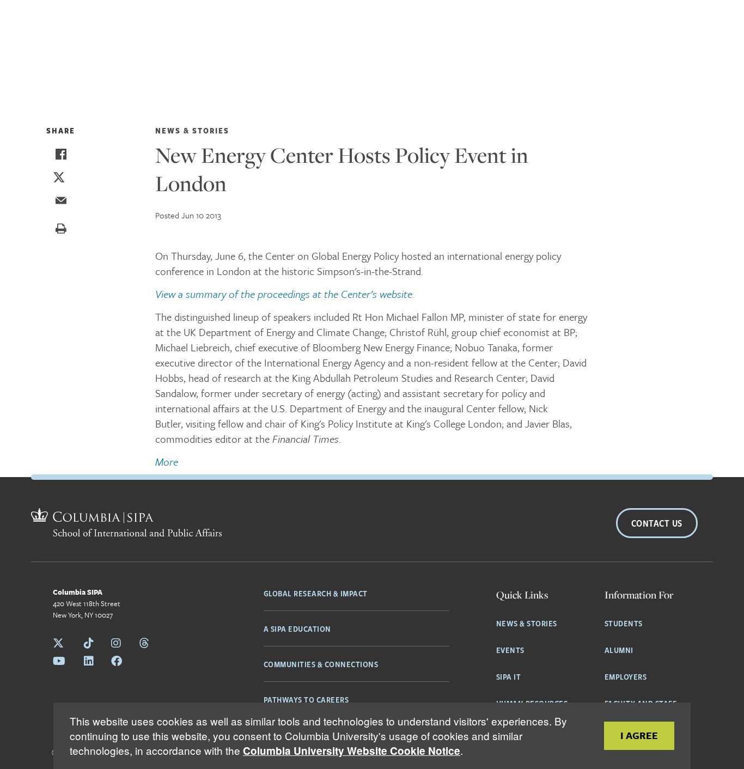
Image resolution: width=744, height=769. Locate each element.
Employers (626, 676)
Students (624, 623)
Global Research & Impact (316, 593)
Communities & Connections (321, 663)
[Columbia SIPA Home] (126, 524)
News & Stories (526, 623)
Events (510, 649)
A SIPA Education (297, 628)
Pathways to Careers (306, 699)
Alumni (619, 649)
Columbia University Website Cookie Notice (351, 750)
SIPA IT (508, 676)
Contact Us (656, 523)
